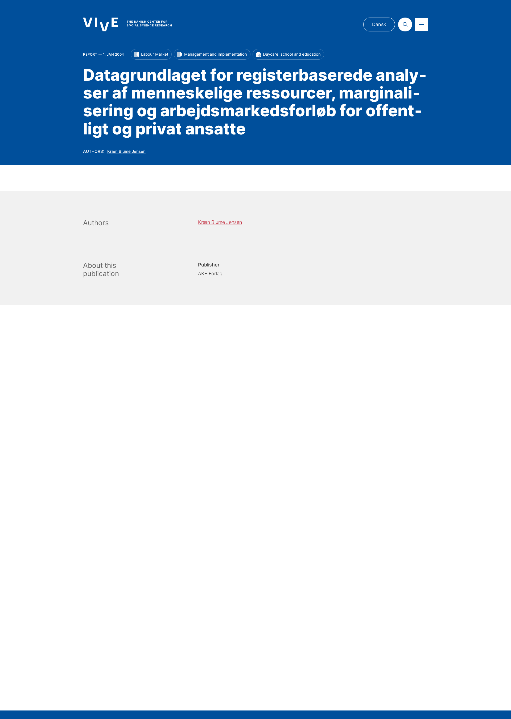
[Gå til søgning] (405, 24)
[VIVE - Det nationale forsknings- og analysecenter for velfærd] (133, 24)
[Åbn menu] (421, 24)
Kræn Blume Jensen (126, 151)
